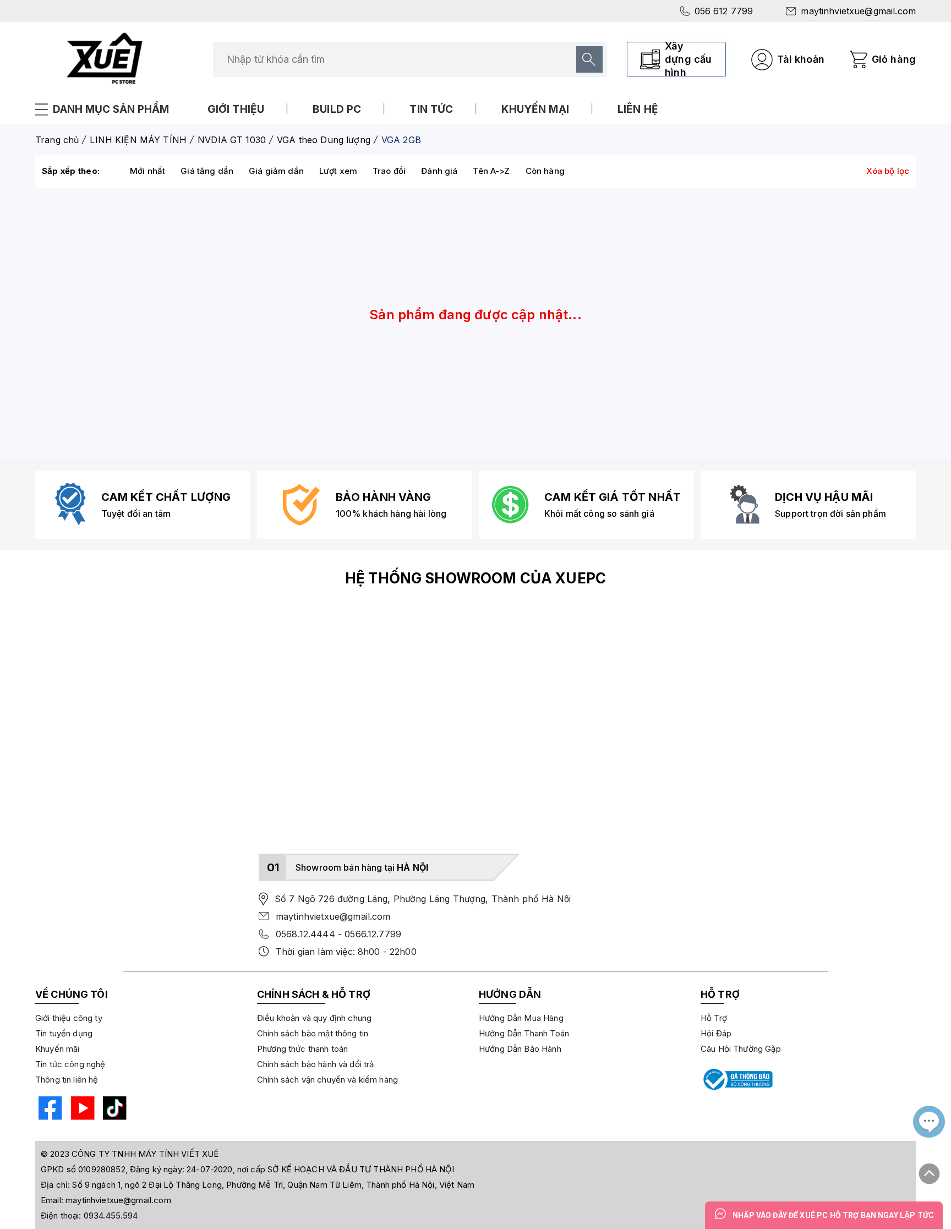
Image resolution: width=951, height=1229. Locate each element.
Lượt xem (338, 171)
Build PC (337, 109)
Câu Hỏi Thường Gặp (741, 1049)
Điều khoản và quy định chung (314, 1018)
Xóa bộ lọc (888, 171)
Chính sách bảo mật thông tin (312, 1033)
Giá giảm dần (276, 171)
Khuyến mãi (57, 1049)
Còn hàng (545, 171)
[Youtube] (81, 1109)
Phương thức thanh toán (302, 1049)
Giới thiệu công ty (68, 1018)
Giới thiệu (236, 109)
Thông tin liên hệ (67, 1079)
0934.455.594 (111, 1215)
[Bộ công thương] (737, 1079)
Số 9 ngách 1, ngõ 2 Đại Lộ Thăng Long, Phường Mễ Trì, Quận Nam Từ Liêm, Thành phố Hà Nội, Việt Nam (273, 1184)
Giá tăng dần (207, 171)
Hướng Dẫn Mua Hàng (521, 1018)
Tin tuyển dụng (63, 1033)
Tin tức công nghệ (70, 1064)
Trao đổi (389, 171)
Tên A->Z (491, 171)
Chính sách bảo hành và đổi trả (315, 1064)
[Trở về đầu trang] (930, 1169)
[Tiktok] (113, 1109)
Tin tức (431, 109)
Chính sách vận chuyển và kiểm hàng (327, 1079)
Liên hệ (637, 109)
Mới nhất (147, 171)
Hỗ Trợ (714, 1018)
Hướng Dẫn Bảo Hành (520, 1049)
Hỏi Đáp (716, 1033)
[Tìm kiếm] (589, 59)
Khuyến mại (535, 109)
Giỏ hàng (894, 59)
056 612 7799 (724, 11)
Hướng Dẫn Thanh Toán (524, 1033)
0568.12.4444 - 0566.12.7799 (338, 933)
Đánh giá (439, 171)
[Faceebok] (48, 1109)
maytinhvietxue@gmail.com (858, 11)
